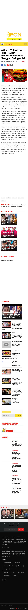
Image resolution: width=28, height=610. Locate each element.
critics (8, 197)
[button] (2, 44)
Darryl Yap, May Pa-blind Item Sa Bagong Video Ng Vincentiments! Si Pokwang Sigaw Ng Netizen (17, 392)
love (16, 569)
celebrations (17, 563)
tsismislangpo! (7, 576)
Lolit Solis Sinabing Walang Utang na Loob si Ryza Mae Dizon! (16, 363)
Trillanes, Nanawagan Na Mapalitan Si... (21, 516)
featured (15, 197)
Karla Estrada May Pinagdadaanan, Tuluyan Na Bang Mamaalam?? (17, 343)
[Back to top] (24, 606)
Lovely (23, 62)
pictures (21, 197)
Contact (20, 524)
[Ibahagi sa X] (5, 65)
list (11, 569)
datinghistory (12, 566)
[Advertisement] (14, 15)
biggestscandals (7, 563)
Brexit (3, 197)
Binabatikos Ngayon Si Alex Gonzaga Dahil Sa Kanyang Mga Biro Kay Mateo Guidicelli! (11, 315)
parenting (6, 572)
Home (5, 524)
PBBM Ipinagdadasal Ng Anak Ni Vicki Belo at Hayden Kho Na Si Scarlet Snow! (17, 335)
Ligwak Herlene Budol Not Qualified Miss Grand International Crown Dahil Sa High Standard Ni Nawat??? (11, 354)
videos (3, 200)
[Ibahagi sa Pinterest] (8, 65)
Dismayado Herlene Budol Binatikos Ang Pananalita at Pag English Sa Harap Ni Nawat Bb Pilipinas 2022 (12, 382)
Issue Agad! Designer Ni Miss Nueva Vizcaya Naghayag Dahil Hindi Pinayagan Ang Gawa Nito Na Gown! (12, 325)
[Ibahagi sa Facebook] (2, 65)
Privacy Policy (12, 524)
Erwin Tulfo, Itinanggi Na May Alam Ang (7, 516)
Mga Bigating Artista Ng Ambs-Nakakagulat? (17, 370)
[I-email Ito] (11, 65)
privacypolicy (21, 572)
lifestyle (6, 569)
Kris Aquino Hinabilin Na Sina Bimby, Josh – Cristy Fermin (16, 400)
